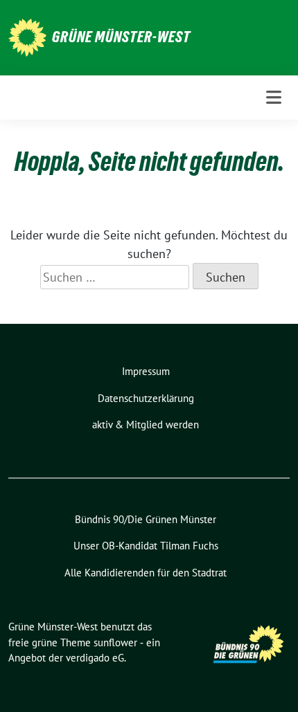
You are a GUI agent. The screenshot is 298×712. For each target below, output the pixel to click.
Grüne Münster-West (121, 37)
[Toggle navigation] (274, 97)
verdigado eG (95, 657)
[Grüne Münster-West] (27, 36)
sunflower (115, 642)
